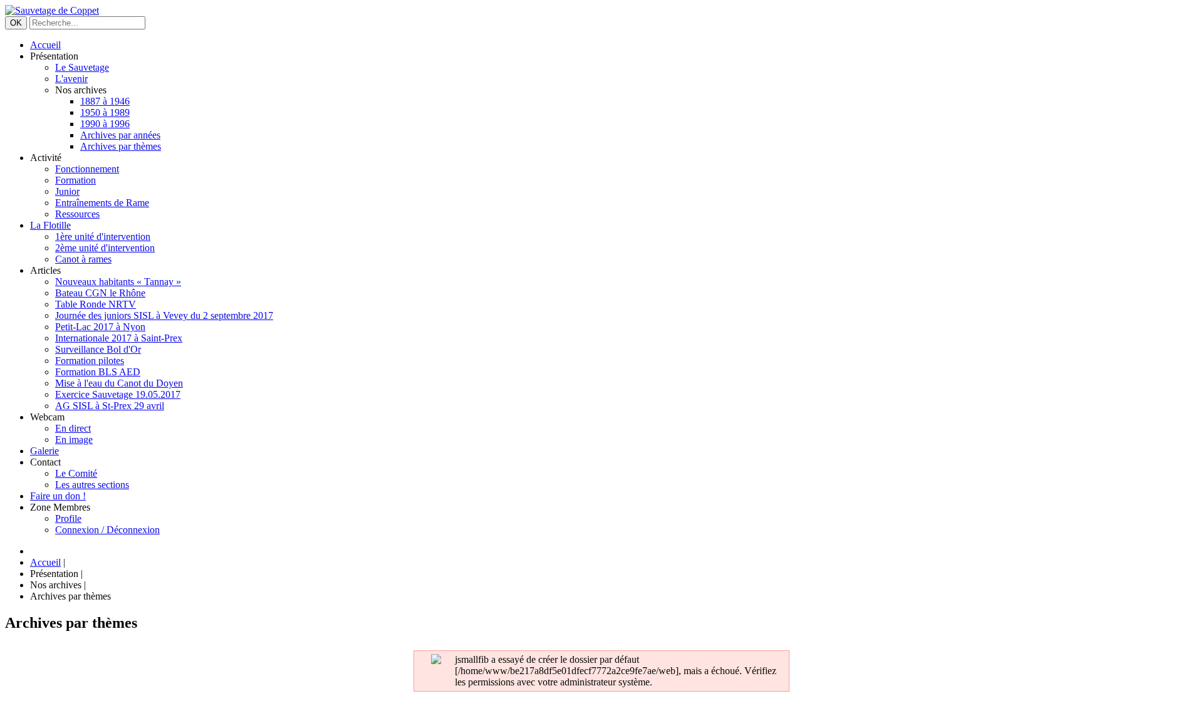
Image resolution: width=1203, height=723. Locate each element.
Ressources (77, 214)
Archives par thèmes (120, 146)
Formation (75, 180)
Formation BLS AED (97, 372)
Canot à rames (83, 259)
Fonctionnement (87, 169)
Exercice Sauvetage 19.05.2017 (117, 394)
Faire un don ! (58, 496)
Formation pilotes (89, 360)
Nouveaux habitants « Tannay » (118, 281)
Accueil (45, 44)
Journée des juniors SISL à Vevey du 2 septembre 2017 (164, 315)
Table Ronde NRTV (95, 304)
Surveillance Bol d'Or (98, 349)
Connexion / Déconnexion (107, 529)
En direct (73, 428)
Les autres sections (92, 484)
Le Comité (76, 473)
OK (16, 23)
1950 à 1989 (105, 112)
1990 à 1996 (105, 123)
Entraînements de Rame (102, 202)
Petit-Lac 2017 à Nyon (100, 326)
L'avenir (71, 78)
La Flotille (50, 225)
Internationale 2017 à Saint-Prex (118, 338)
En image (74, 439)
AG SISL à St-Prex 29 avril (109, 405)
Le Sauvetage (82, 67)
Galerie (44, 450)
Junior (67, 191)
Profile (68, 518)
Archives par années (120, 135)
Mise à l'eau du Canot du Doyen (119, 383)
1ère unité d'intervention (102, 236)
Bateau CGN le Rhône (100, 293)
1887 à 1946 (105, 101)
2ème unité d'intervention (105, 247)
